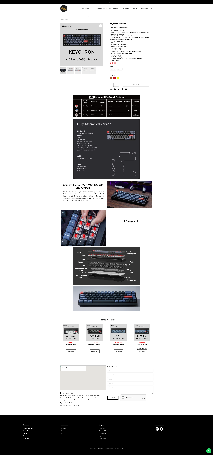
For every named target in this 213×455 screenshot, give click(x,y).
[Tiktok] (161, 429)
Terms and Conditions (66, 431)
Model (111, 66)
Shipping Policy (103, 436)
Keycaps (25, 436)
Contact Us (102, 428)
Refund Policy (102, 433)
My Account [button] (144, 8)
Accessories (26, 438)
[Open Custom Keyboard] (106, 8)
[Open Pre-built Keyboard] (119, 8)
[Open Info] (136, 8)
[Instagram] (157, 429)
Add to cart (136, 84)
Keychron (72, 15)
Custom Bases (26, 431)
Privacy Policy (102, 438)
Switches (112, 75)
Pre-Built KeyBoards (79, 15)
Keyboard (68, 15)
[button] (149, 9)
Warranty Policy (103, 431)
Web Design (116, 448)
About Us (63, 428)
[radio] (113, 69)
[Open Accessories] (130, 8)
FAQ (62, 433)
